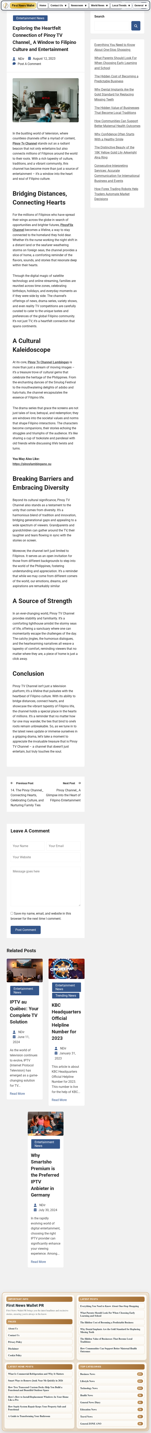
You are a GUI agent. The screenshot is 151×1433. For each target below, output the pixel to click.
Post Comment (25, 930)
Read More (17, 1094)
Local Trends (119, 5)
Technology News (89, 1388)
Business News (87, 1374)
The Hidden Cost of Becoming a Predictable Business (107, 1322)
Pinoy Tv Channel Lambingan (48, 362)
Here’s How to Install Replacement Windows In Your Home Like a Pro (38, 1398)
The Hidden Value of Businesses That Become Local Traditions (106, 1340)
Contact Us (57, 5)
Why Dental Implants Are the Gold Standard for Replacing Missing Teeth (114, 94)
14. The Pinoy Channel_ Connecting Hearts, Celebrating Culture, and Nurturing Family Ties (27, 797)
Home (43, 5)
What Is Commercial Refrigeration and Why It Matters (36, 1374)
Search (99, 16)
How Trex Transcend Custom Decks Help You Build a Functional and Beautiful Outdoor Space (35, 1389)
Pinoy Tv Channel (25, 143)
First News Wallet (23, 5)
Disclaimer (13, 1348)
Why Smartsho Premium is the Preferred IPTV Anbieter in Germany (45, 1175)
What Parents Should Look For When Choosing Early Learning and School (115, 63)
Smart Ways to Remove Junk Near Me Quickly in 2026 (35, 1380)
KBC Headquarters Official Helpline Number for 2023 (66, 1021)
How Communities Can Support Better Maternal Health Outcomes (108, 1350)
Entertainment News (30, 18)
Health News (86, 1395)
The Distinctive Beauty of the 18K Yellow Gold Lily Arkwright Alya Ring (115, 152)
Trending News (65, 995)
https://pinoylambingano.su (32, 464)
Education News (88, 1409)
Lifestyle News (87, 1381)
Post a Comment (29, 64)
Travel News (86, 1416)
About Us (13, 1328)
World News (97, 5)
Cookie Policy (15, 1355)
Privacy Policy (15, 1342)
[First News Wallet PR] (5, 5)
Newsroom (77, 5)
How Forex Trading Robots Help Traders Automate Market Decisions (116, 194)
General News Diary (90, 1402)
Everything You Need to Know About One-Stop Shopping (110, 1306)
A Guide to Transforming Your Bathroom (29, 1416)
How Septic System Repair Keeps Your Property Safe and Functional (37, 1408)
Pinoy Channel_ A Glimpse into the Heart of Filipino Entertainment (63, 795)
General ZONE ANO (90, 1423)
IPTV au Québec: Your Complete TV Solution (24, 1012)
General (138, 5)
